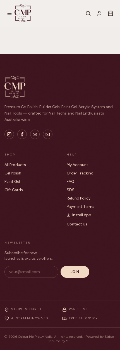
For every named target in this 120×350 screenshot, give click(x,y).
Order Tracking (80, 173)
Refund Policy (78, 198)
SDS (71, 190)
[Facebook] (22, 134)
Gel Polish (12, 173)
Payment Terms (80, 206)
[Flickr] (35, 134)
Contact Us (77, 224)
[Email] (47, 134)
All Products (15, 164)
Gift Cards (13, 190)
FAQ (70, 181)
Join (75, 272)
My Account (77, 164)
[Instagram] (9, 134)
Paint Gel (12, 181)
